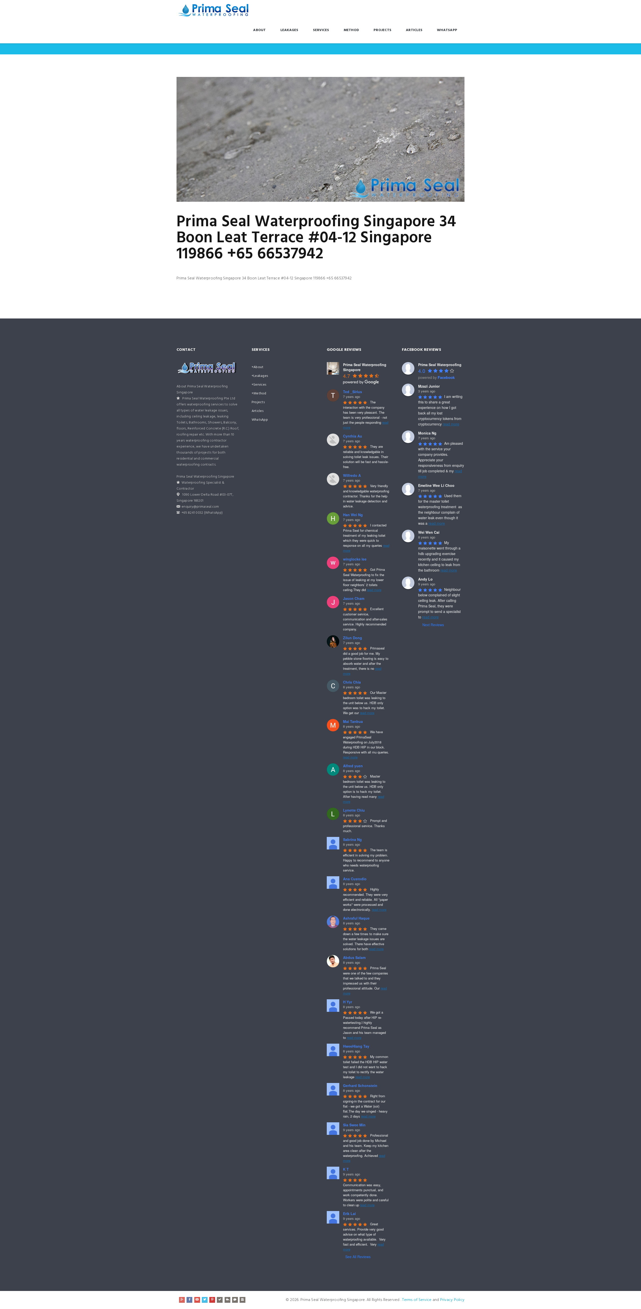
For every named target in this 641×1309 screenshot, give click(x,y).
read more (374, 589)
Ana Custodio (355, 878)
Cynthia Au (352, 436)
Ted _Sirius (352, 391)
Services (321, 30)
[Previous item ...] (248, 139)
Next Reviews (433, 624)
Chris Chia (352, 682)
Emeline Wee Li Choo (436, 485)
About (259, 30)
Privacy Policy (452, 1300)
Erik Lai (349, 1213)
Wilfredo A (352, 475)
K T (346, 1169)
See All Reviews (358, 1256)
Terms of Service (416, 1300)
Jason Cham (353, 598)
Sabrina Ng (352, 839)
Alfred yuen (353, 765)
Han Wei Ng (353, 514)
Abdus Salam (354, 957)
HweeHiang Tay (356, 1046)
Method (351, 30)
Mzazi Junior (429, 386)
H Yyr (347, 1001)
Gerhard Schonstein (360, 1085)
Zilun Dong (352, 637)
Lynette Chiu (354, 810)
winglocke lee (355, 559)
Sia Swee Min (354, 1124)
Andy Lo (425, 579)
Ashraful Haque (356, 918)
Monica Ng (427, 432)
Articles (414, 30)
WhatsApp (447, 30)
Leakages (289, 30)
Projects (382, 30)
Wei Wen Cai (428, 532)
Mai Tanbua (353, 721)
